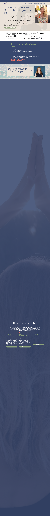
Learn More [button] (12, 346)
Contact (43, 3)
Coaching (25, 3)
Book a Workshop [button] (38, 344)
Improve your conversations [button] (10, 27)
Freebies (40, 3)
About (35, 3)
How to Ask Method (30, 3)
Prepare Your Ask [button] (25, 346)
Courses (37, 3)
